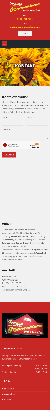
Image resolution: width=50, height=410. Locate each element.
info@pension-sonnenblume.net (16, 289)
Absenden (9, 155)
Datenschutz (9, 394)
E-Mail (30, 117)
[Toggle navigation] (4, 43)
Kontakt (25, 34)
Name (4, 117)
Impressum (9, 388)
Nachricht (6, 129)
